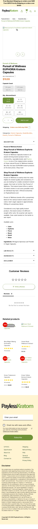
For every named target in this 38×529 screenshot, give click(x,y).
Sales (13, 19)
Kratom (5, 135)
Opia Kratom (8, 450)
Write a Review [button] (20, 287)
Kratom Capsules (16, 133)
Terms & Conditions (26, 456)
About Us (7, 452)
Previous (18, 54)
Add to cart (24, 120)
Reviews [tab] (7, 294)
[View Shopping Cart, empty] (26, 11)
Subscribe (18, 437)
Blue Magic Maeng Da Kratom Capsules (10, 343)
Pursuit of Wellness (10, 63)
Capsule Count (8, 83)
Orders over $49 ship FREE (19, 127)
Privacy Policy (26, 460)
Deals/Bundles (22, 19)
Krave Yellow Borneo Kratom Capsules (26, 377)
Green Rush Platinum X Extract (27, 342)
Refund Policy (26, 450)
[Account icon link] (22, 11)
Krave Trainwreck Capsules (9, 376)
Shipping (25, 447)
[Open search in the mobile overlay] (31, 11)
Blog (5, 455)
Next (22, 54)
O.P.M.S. (6, 447)
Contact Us (7, 458)
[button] (17, 30)
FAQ (23, 452)
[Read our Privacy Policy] (31, 428)
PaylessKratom (5, 19)
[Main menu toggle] (35, 11)
